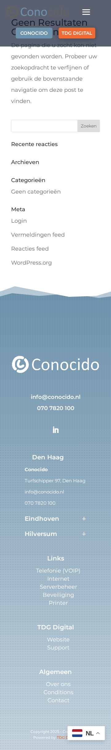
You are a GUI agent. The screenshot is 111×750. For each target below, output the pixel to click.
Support (58, 647)
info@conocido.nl (55, 397)
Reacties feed (30, 248)
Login (19, 220)
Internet (58, 578)
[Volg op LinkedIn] (55, 430)
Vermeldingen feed (38, 234)
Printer (58, 603)
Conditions (58, 692)
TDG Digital (67, 737)
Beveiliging (58, 595)
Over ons (58, 684)
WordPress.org (31, 262)
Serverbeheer (58, 586)
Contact (58, 700)
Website (58, 639)
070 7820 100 (55, 408)
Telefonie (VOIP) (58, 570)
